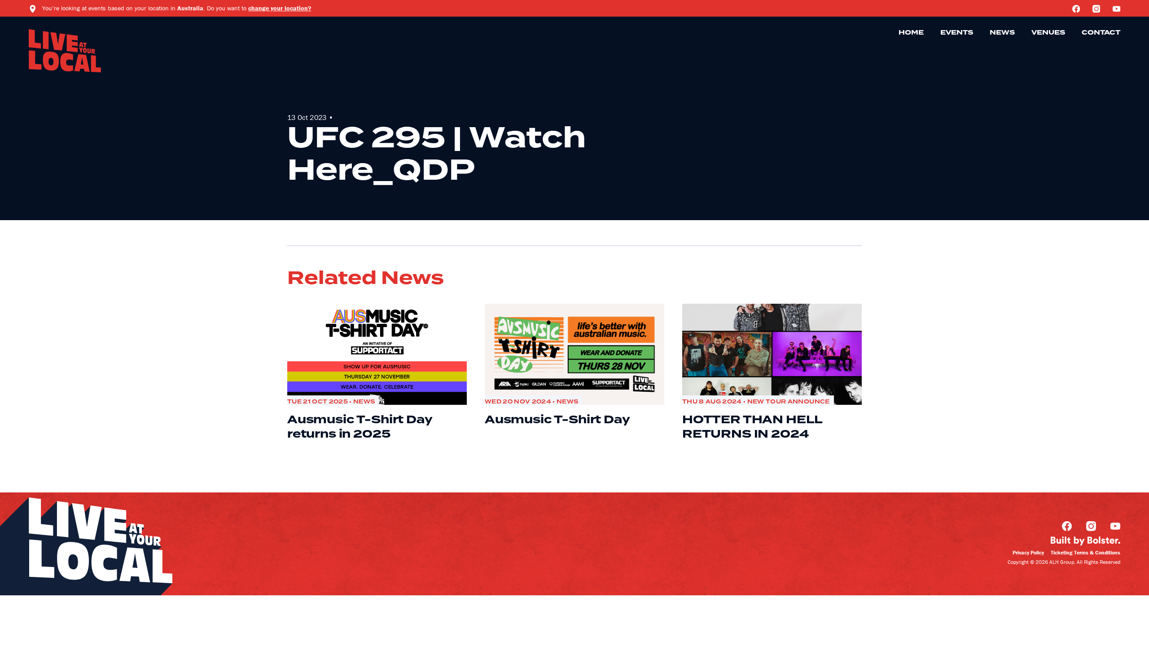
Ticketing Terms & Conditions (1085, 552)
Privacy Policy (1028, 552)
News (1002, 33)
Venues (1048, 33)
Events (956, 33)
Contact (1101, 33)
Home (911, 33)
